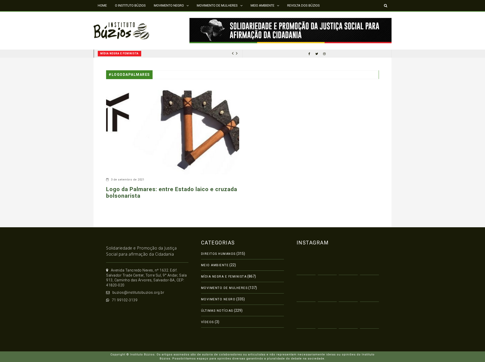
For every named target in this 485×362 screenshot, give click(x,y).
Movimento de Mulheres (224, 288)
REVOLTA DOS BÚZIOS (303, 5)
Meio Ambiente (215, 265)
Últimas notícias (217, 310)
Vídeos (207, 322)
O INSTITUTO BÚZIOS (130, 5)
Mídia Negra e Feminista (119, 53)
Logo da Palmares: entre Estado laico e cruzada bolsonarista (171, 192)
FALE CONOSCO (109, 16)
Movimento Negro (218, 299)
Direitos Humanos (218, 254)
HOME (102, 5)
